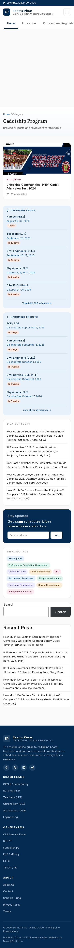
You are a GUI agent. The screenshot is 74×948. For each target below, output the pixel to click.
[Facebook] (6, 767)
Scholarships (11, 847)
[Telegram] (32, 767)
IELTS (6, 860)
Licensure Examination (20, 585)
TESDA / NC (10, 867)
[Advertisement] (37, 45)
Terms (7, 911)
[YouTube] (24, 767)
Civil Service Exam (14, 834)
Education (29, 23)
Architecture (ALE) (14, 810)
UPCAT (7, 840)
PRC (57, 571)
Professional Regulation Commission (28, 565)
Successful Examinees (21, 578)
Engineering (10, 817)
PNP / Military (11, 854)
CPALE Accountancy (15, 784)
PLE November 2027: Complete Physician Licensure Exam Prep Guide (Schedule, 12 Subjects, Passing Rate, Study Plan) (32, 451)
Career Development (49, 585)
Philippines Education (20, 591)
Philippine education (50, 578)
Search (8, 604)
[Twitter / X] (15, 767)
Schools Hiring (12, 897)
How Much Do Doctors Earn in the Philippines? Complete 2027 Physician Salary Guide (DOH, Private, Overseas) (35, 494)
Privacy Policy (11, 904)
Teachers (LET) (12, 797)
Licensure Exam (17, 571)
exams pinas (15, 558)
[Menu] (67, 12)
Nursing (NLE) (11, 790)
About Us (8, 884)
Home (11, 23)
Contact (8, 891)
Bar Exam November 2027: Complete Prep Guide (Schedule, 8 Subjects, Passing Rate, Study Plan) (37, 465)
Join (56, 535)
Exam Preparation (40, 571)
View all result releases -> (37, 410)
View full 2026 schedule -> (37, 303)
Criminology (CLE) (14, 803)
